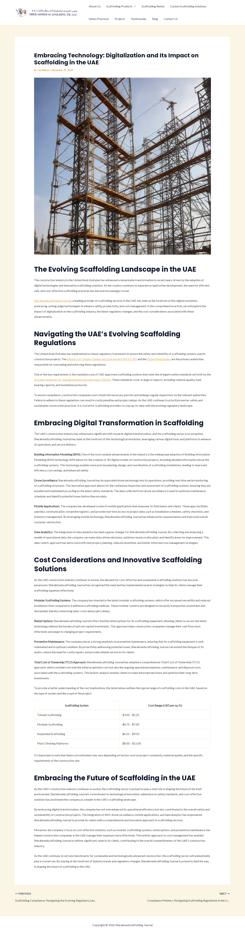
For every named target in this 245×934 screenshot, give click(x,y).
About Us (95, 6)
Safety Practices (99, 18)
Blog (155, 18)
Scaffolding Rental (153, 6)
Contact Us (171, 18)
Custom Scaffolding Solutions (188, 6)
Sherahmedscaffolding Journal (52, 300)
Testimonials (138, 18)
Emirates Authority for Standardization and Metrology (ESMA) (72, 379)
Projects (120, 18)
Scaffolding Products (119, 6)
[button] (134, 6)
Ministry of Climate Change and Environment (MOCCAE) (102, 359)
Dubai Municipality (159, 359)
